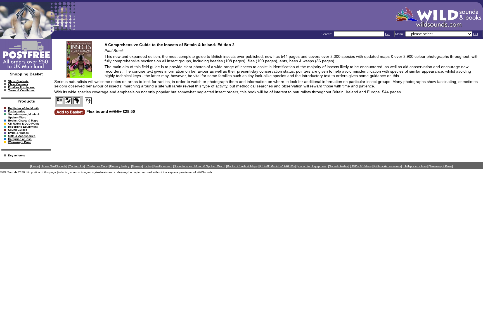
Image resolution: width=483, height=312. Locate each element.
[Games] (137, 166)
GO (387, 34)
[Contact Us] (76, 166)
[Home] (35, 166)
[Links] (148, 166)
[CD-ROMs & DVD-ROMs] (277, 166)
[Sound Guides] (338, 166)
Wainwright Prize (19, 142)
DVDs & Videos (18, 132)
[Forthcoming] (162, 166)
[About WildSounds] (54, 166)
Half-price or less (20, 138)
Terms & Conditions (21, 90)
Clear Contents (18, 84)
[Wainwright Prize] (440, 166)
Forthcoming (16, 111)
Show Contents (18, 81)
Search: (327, 34)
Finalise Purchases (21, 87)
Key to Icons (16, 155)
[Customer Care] (97, 166)
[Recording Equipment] (312, 166)
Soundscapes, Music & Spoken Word (23, 116)
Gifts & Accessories (21, 135)
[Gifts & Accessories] (387, 166)
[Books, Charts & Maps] (242, 166)
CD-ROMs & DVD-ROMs (23, 123)
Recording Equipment (22, 126)
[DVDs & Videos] (361, 166)
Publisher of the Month (23, 108)
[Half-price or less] (415, 166)
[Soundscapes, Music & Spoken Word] (199, 166)
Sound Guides (17, 129)
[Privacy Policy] (119, 166)
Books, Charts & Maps (23, 120)
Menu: (399, 34)
